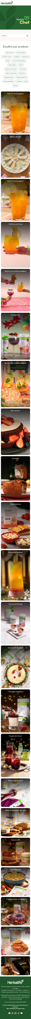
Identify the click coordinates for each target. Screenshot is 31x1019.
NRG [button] (26, 81)
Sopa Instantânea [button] (8, 81)
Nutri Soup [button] (26, 56)
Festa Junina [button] (9, 52)
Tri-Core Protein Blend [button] (19, 61)
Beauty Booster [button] (9, 77)
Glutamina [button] (23, 69)
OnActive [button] (16, 56)
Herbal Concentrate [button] (11, 69)
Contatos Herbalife (7, 1005)
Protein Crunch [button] (6, 56)
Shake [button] (7, 61)
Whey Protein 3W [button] (21, 77)
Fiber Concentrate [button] (11, 73)
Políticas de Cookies (17, 1005)
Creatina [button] (19, 81)
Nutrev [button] (15, 85)
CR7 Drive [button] (22, 73)
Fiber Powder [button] (12, 65)
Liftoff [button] (21, 65)
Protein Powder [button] (20, 52)
